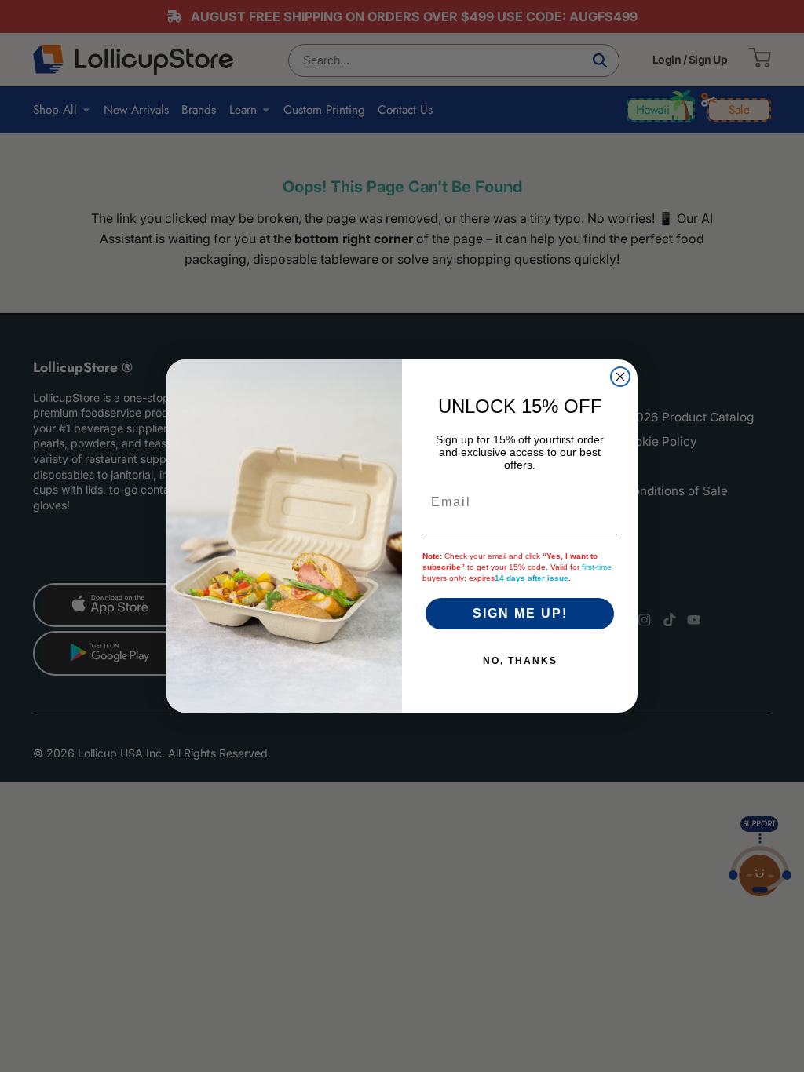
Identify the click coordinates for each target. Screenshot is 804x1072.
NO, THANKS (520, 660)
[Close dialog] (620, 376)
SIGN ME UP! (520, 613)
